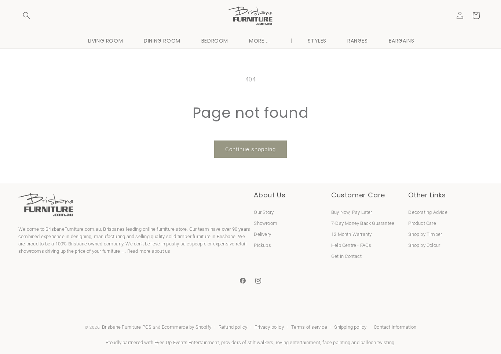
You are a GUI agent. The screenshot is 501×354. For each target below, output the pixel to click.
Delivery (262, 234)
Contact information (395, 327)
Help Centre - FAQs (351, 245)
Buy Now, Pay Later (351, 212)
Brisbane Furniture (121, 327)
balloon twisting (377, 342)
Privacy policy (269, 327)
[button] (26, 15)
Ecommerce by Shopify (186, 327)
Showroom (265, 223)
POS (147, 327)
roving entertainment (298, 342)
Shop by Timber (425, 234)
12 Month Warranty (351, 234)
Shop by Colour (424, 245)
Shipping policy (350, 327)
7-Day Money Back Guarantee (362, 223)
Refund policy (233, 327)
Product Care (422, 223)
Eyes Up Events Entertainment (186, 342)
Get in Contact (346, 256)
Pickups (262, 245)
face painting (336, 342)
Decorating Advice (427, 212)
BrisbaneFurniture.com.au (73, 229)
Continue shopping (250, 149)
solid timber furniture (188, 236)
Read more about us (149, 251)
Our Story (264, 212)
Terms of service (309, 327)
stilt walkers (261, 342)
